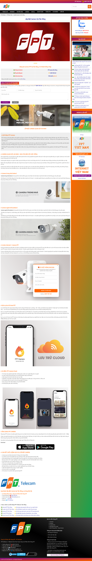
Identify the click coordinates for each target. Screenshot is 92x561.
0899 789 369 (48, 294)
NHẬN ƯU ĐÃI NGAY (46, 290)
